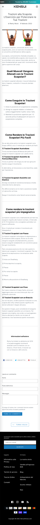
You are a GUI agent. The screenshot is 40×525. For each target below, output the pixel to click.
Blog (21, 472)
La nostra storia (26, 459)
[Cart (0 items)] (37, 6)
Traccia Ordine (9, 477)
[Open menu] (3, 7)
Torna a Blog (21, 424)
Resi (21, 490)
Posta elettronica (7, 385)
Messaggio (5, 393)
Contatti (7, 482)
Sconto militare (25, 485)
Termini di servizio (10, 472)
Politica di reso (9, 467)
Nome (4, 378)
